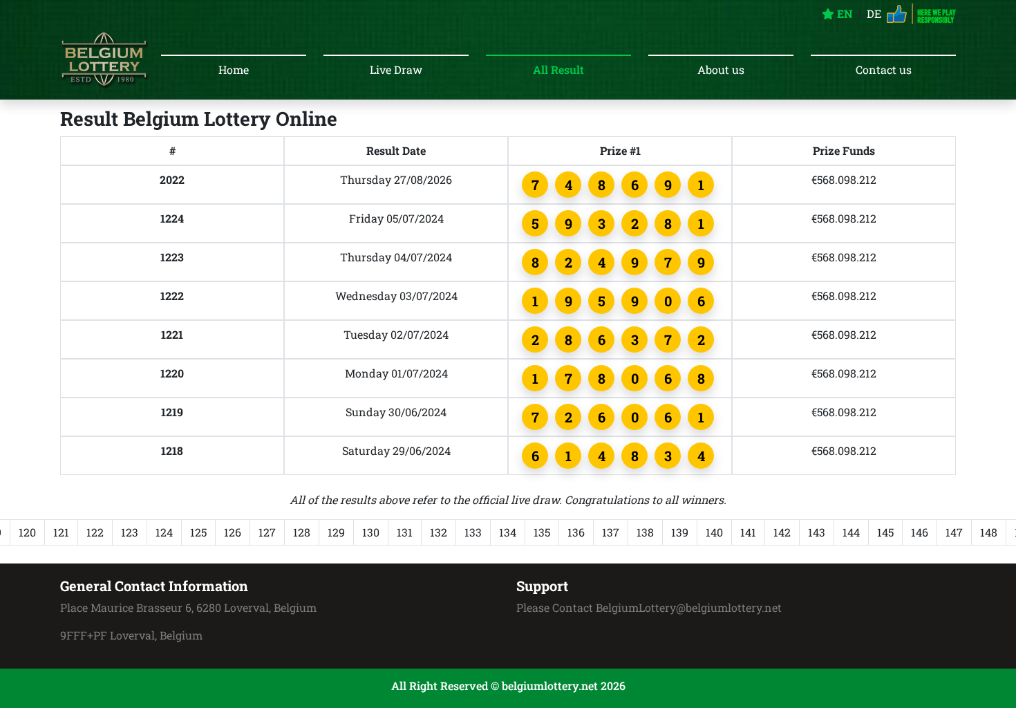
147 (954, 532)
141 (748, 532)
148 (988, 532)
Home (233, 69)
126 (232, 532)
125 (198, 532)
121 (61, 532)
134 (507, 532)
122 (95, 532)
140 (714, 532)
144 (851, 532)
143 (816, 532)
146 (919, 532)
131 (405, 532)
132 (438, 532)
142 (782, 532)
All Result (558, 69)
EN (843, 13)
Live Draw (396, 69)
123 (129, 532)
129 (336, 532)
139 (679, 532)
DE (874, 13)
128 (301, 532)
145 (885, 532)
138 (645, 532)
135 (542, 532)
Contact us (884, 69)
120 (27, 532)
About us (720, 69)
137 (610, 532)
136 (576, 532)
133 (473, 532)
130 (370, 532)
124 (164, 532)
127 (267, 532)
